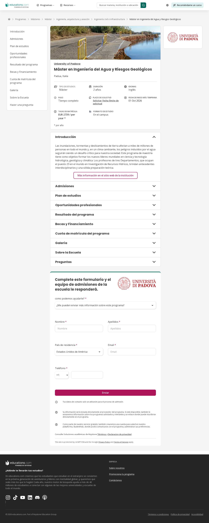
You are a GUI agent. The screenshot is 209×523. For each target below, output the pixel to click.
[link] (155, 19)
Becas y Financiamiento (23, 71)
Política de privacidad (180, 514)
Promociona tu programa (121, 474)
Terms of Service (121, 442)
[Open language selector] (167, 5)
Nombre (61, 321)
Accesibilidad (197, 514)
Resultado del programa (24, 64)
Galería (14, 90)
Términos (101, 434)
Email (112, 345)
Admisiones (16, 38)
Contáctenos (115, 480)
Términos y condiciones (158, 514)
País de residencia (66, 345)
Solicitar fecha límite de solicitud (106, 102)
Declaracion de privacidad (119, 434)
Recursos (68, 5)
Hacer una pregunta (21, 104)
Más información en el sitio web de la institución (105, 175)
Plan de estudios (19, 46)
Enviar (105, 392)
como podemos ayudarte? (70, 298)
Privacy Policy (104, 442)
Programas (46, 5)
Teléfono (61, 368)
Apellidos (114, 321)
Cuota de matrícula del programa (22, 80)
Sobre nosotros (117, 468)
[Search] (143, 5)
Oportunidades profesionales (18, 55)
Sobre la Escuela (19, 97)
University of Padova (67, 64)
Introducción (17, 31)
